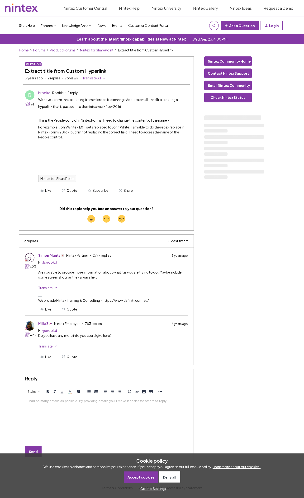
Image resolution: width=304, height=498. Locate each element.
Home (24, 50)
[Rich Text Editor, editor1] (106, 420)
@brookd (49, 262)
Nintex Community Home (229, 61)
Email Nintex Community (229, 85)
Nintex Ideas (241, 8)
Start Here (27, 25)
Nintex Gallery (205, 8)
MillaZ (43, 323)
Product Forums (63, 50)
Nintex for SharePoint (97, 50)
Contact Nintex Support (228, 73)
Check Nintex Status (228, 97)
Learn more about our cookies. (237, 467)
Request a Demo (278, 8)
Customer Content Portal (148, 25)
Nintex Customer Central (85, 8)
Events (117, 25)
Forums (39, 50)
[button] (240, 25)
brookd (44, 93)
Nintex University (166, 8)
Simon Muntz (49, 255)
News (102, 25)
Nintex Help (129, 8)
